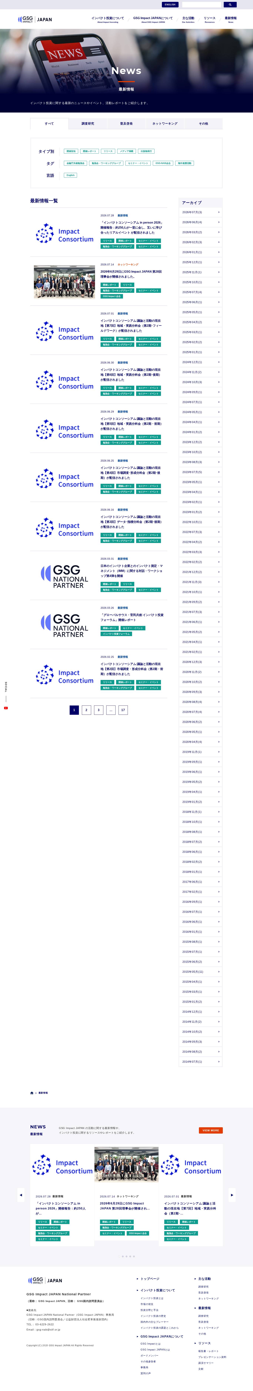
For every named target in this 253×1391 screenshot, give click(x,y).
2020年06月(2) (192, 721)
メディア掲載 (126, 151)
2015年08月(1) (192, 941)
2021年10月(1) (192, 592)
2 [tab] (123, 1256)
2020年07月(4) (192, 711)
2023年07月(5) (192, 472)
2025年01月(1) (192, 352)
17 (123, 710)
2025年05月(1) (192, 312)
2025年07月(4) (192, 292)
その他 (203, 123)
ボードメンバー (149, 1355)
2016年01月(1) (192, 931)
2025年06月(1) (192, 302)
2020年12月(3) (192, 661)
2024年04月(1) (192, 422)
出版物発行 (146, 151)
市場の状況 (147, 1304)
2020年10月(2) (192, 681)
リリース (108, 151)
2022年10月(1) (192, 522)
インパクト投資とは (152, 1298)
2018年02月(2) (192, 861)
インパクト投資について (158, 1290)
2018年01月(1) (192, 871)
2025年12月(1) (192, 262)
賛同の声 (146, 1373)
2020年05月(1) (192, 731)
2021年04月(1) (192, 641)
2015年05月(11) (192, 971)
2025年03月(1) (192, 332)
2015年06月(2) (192, 961)
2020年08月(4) (192, 701)
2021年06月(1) (192, 622)
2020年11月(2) (192, 671)
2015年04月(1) (192, 981)
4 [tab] (130, 1256)
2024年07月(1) (192, 402)
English (70, 175)
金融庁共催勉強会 (75, 163)
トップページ (150, 1278)
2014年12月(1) (192, 1011)
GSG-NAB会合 (163, 163)
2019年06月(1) (192, 771)
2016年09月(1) (192, 901)
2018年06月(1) (192, 851)
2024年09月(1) (192, 392)
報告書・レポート (208, 1351)
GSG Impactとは (151, 1343)
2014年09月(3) (192, 1041)
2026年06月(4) (192, 222)
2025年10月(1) (192, 282)
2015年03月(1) (192, 991)
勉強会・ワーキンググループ (106, 163)
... (111, 710)
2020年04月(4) (192, 741)
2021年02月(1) (192, 651)
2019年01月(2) (192, 801)
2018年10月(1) (192, 821)
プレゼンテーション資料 (212, 1357)
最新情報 (204, 1308)
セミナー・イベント (138, 163)
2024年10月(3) (192, 382)
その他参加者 (148, 1361)
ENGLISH (170, 4)
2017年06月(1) (192, 881)
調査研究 (88, 123)
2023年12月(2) (192, 442)
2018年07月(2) (192, 841)
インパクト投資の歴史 (153, 1316)
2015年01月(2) (192, 1001)
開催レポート (89, 151)
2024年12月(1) (192, 362)
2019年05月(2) (192, 781)
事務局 (144, 1367)
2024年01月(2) (192, 432)
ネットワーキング (165, 123)
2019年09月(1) (192, 761)
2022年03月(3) (192, 552)
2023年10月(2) (192, 452)
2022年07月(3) (192, 532)
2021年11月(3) (192, 582)
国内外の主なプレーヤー (155, 1321)
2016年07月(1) (192, 911)
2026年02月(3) (192, 242)
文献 (201, 1368)
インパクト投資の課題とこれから (160, 1327)
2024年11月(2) (192, 372)
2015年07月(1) (192, 951)
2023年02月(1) (192, 502)
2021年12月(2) (192, 572)
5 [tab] (134, 1256)
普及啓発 (126, 123)
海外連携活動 (184, 163)
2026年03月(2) (192, 232)
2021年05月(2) (192, 632)
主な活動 (204, 1278)
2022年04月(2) (192, 542)
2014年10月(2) (192, 1031)
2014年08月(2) (192, 1051)
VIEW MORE (211, 1130)
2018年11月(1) (192, 811)
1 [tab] (119, 1256)
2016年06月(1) (192, 921)
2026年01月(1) (192, 252)
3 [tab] (126, 1256)
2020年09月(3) (192, 691)
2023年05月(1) (192, 482)
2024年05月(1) (192, 412)
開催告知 (71, 151)
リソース (204, 1343)
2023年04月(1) (192, 492)
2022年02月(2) (192, 562)
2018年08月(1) (192, 831)
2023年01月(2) (192, 512)
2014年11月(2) (192, 1021)
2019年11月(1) (192, 751)
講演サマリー (206, 1363)
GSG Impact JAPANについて (162, 1336)
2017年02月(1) (192, 891)
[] (230, 4)
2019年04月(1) (192, 791)
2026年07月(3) (192, 212)
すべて (49, 123)
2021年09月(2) (192, 602)
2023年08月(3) (192, 462)
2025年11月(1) (192, 272)
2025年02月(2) (192, 342)
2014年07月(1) (192, 1061)
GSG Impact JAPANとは (155, 1349)
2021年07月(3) (192, 612)
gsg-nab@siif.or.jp (48, 1329)
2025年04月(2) (192, 322)
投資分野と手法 (149, 1310)
